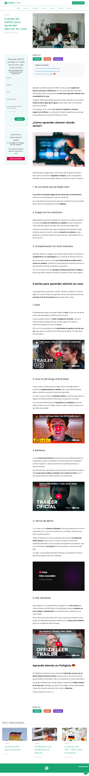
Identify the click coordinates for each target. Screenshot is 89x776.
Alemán (26, 8)
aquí (52, 692)
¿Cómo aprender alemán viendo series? (47, 68)
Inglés (18, 8)
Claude (47, 59)
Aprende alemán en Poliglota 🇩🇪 (45, 74)
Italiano (52, 8)
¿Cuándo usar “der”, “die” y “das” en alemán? (73, 749)
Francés (44, 8)
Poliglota (60, 8)
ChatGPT (37, 59)
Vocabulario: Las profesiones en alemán (43, 749)
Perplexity (58, 59)
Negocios (70, 8)
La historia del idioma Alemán (13, 748)
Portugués (35, 8)
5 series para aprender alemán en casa (47, 71)
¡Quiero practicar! (16, 159)
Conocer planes (78, 3)
